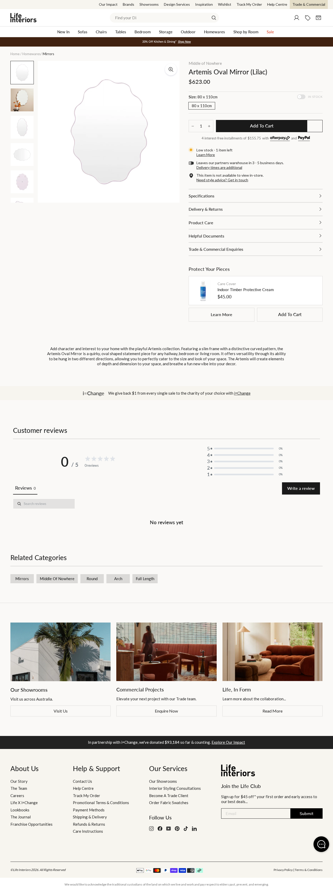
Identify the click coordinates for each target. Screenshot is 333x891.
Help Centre (277, 4)
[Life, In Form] (272, 652)
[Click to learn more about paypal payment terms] (304, 138)
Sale (270, 31)
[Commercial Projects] (166, 652)
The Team (18, 788)
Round (92, 578)
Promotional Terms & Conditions (101, 802)
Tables (120, 31)
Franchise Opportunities (31, 824)
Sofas (82, 31)
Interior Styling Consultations (175, 788)
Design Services (177, 4)
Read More (272, 710)
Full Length (145, 578)
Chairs (101, 31)
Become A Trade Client (168, 795)
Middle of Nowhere (205, 63)
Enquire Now (166, 710)
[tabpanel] (166, 513)
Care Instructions (88, 831)
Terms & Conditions (309, 870)
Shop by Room (245, 31)
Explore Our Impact (228, 742)
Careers (17, 795)
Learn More (221, 314)
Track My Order (249, 4)
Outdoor (188, 31)
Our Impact (108, 4)
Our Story (19, 781)
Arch (118, 578)
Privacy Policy (283, 870)
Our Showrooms (163, 781)
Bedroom (143, 31)
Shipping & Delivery (90, 817)
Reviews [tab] (25, 488)
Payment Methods (89, 809)
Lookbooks (19, 809)
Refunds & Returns (89, 824)
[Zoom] (171, 69)
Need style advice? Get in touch (222, 180)
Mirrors (22, 578)
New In (63, 31)
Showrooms (149, 4)
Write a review (301, 488)
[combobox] (164, 18)
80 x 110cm (202, 105)
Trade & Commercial (308, 4)
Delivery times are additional (219, 167)
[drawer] (256, 196)
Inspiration (204, 4)
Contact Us (82, 781)
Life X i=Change (24, 802)
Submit (306, 813)
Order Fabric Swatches (168, 802)
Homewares (214, 31)
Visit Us (61, 710)
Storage (165, 31)
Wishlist (224, 4)
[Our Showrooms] (60, 652)
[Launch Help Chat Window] (321, 844)
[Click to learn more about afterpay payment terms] (280, 138)
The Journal (20, 817)
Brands (128, 4)
